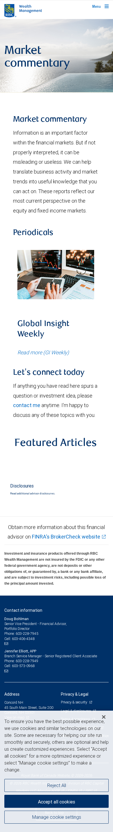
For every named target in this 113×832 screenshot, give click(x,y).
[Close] (103, 717)
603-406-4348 (23, 638)
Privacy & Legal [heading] (74, 694)
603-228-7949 (27, 660)
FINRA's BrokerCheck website (66, 536)
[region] (56, 771)
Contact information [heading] (23, 610)
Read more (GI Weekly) (43, 352)
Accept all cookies (56, 802)
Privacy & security (74, 702)
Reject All (56, 785)
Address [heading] (11, 694)
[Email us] (6, 643)
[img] (56, 56)
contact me (26, 405)
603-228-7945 (27, 633)
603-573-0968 (23, 665)
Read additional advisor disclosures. (32, 493)
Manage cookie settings (56, 817)
